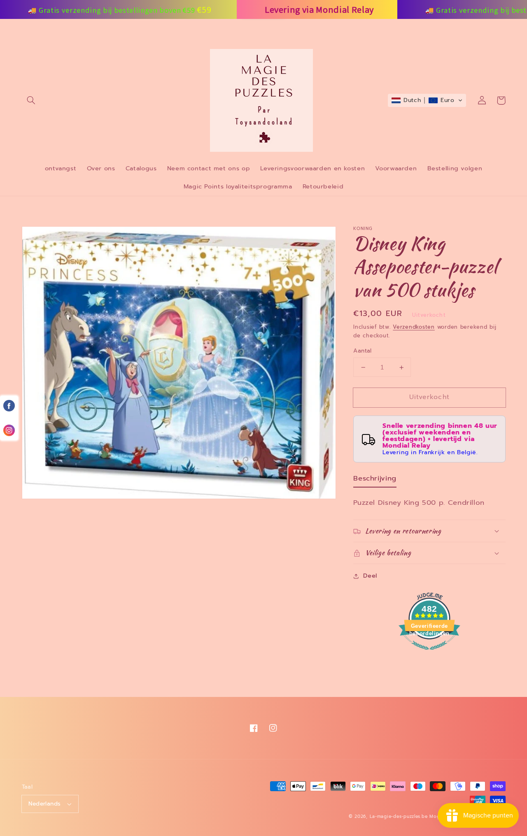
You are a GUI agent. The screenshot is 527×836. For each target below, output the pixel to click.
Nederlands (44, 803)
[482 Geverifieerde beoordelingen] (429, 654)
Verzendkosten (414, 327)
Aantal (362, 351)
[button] (31, 100)
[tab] (374, 480)
